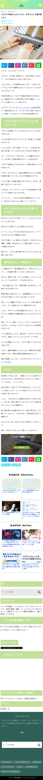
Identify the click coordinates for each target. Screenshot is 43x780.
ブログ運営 (16, 465)
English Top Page (6, 762)
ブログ (19, 766)
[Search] (39, 592)
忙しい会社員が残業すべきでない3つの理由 (11, 513)
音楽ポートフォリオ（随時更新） (10, 771)
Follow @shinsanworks (21, 440)
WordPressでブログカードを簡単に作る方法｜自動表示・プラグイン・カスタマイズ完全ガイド (31, 515)
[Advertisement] (17, 674)
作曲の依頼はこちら (31, 766)
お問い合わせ (36, 762)
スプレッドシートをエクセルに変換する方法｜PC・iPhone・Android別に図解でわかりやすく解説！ (31, 566)
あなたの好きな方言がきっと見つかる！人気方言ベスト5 (11, 491)
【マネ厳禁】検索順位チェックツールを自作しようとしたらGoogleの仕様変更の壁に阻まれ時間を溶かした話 (11, 543)
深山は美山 (17, 777)
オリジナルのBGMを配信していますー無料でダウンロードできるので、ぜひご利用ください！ (21, 628)
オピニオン (6, 465)
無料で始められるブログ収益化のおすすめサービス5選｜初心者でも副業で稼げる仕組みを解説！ (11, 566)
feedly (22, 447)
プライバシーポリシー (8, 766)
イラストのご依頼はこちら (22, 762)
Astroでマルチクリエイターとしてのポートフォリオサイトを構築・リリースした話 (31, 542)
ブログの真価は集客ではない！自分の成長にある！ (31, 491)
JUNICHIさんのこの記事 (27, 107)
